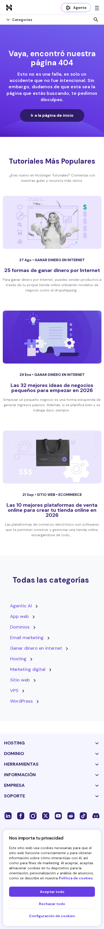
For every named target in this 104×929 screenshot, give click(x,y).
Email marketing (27, 638)
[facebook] (21, 815)
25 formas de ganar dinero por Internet (52, 270)
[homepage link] (9, 7)
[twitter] (46, 815)
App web (19, 616)
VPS (14, 690)
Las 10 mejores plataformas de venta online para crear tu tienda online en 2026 (52, 510)
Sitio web (46, 494)
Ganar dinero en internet (60, 260)
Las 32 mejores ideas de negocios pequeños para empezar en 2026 (52, 388)
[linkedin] (8, 815)
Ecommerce (70, 494)
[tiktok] (83, 815)
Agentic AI (21, 606)
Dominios (20, 627)
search (96, 20)
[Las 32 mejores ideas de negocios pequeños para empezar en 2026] (52, 337)
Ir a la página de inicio (52, 115)
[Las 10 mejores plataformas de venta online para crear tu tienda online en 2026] (52, 457)
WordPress (21, 701)
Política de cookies (76, 878)
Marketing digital (27, 669)
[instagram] (33, 815)
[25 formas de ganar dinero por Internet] (52, 222)
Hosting (18, 659)
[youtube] (58, 815)
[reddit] (71, 815)
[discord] (96, 815)
